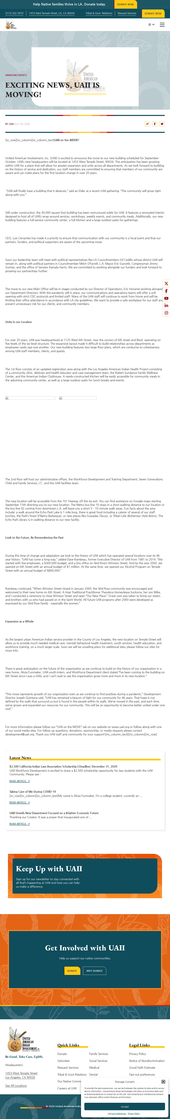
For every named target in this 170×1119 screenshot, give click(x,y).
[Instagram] (166, 312)
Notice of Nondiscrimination (147, 1060)
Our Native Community (72, 1081)
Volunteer (63, 1060)
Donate (72, 970)
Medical (94, 1067)
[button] (163, 1081)
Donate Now (125, 4)
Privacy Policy (134, 1113)
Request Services (127, 13)
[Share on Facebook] (147, 124)
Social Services (98, 1060)
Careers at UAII (66, 1088)
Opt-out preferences (117, 1113)
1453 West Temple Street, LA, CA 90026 (52, 13)
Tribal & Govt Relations (71, 1074)
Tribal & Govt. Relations (99, 13)
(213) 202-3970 (14, 13)
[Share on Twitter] (162, 124)
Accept (125, 1106)
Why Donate (94, 970)
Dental (93, 1074)
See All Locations (16, 1085)
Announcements (16, 75)
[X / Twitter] (166, 283)
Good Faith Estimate (142, 1067)
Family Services (98, 1053)
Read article (17, 781)
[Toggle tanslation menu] (151, 24)
